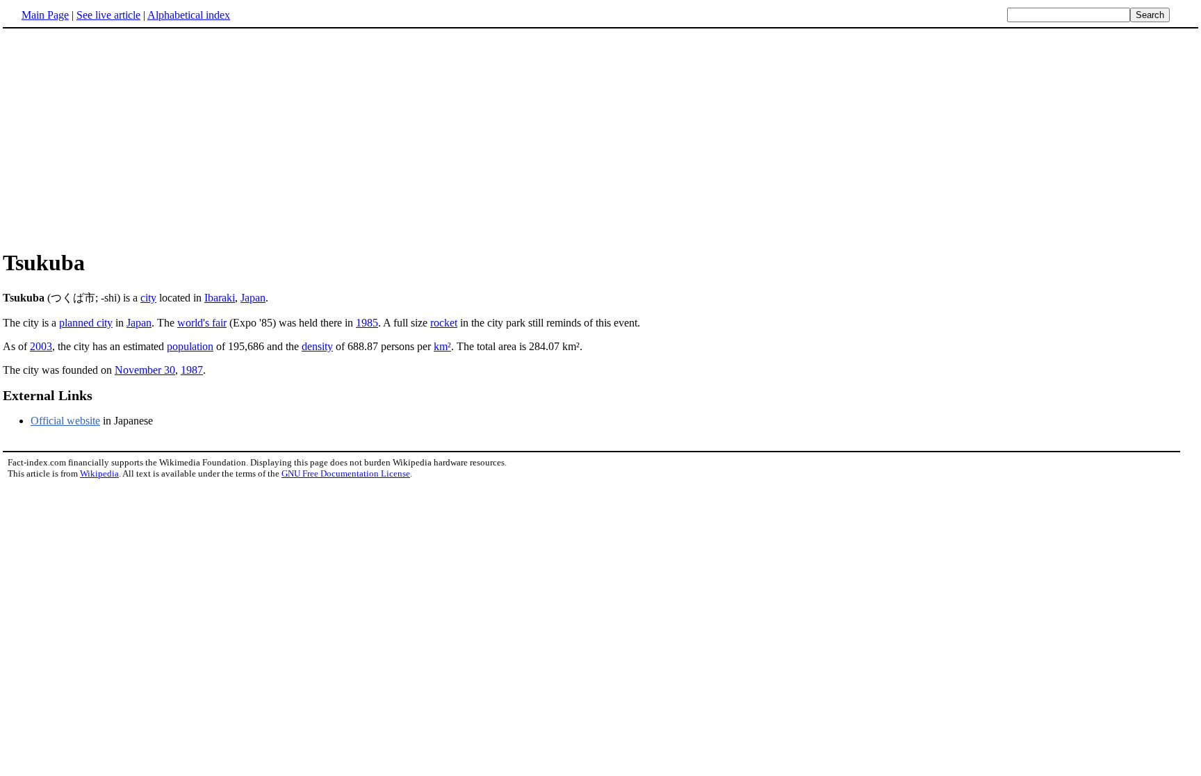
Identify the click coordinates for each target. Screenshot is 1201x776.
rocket (443, 323)
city (148, 298)
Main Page (45, 15)
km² (442, 346)
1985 (367, 323)
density (317, 346)
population (190, 346)
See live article (108, 15)
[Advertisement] (119, 138)
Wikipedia (99, 473)
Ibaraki (219, 298)
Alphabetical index (188, 15)
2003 (41, 346)
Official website (65, 421)
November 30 (145, 370)
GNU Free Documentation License (345, 473)
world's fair (202, 323)
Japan (252, 298)
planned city (86, 323)
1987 (192, 370)
